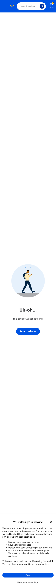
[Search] (42, 6)
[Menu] (4, 6)
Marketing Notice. (41, 561)
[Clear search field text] (38, 6)
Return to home (28, 331)
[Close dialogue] (51, 522)
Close (28, 575)
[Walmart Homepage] (12, 6)
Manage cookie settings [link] (27, 582)
